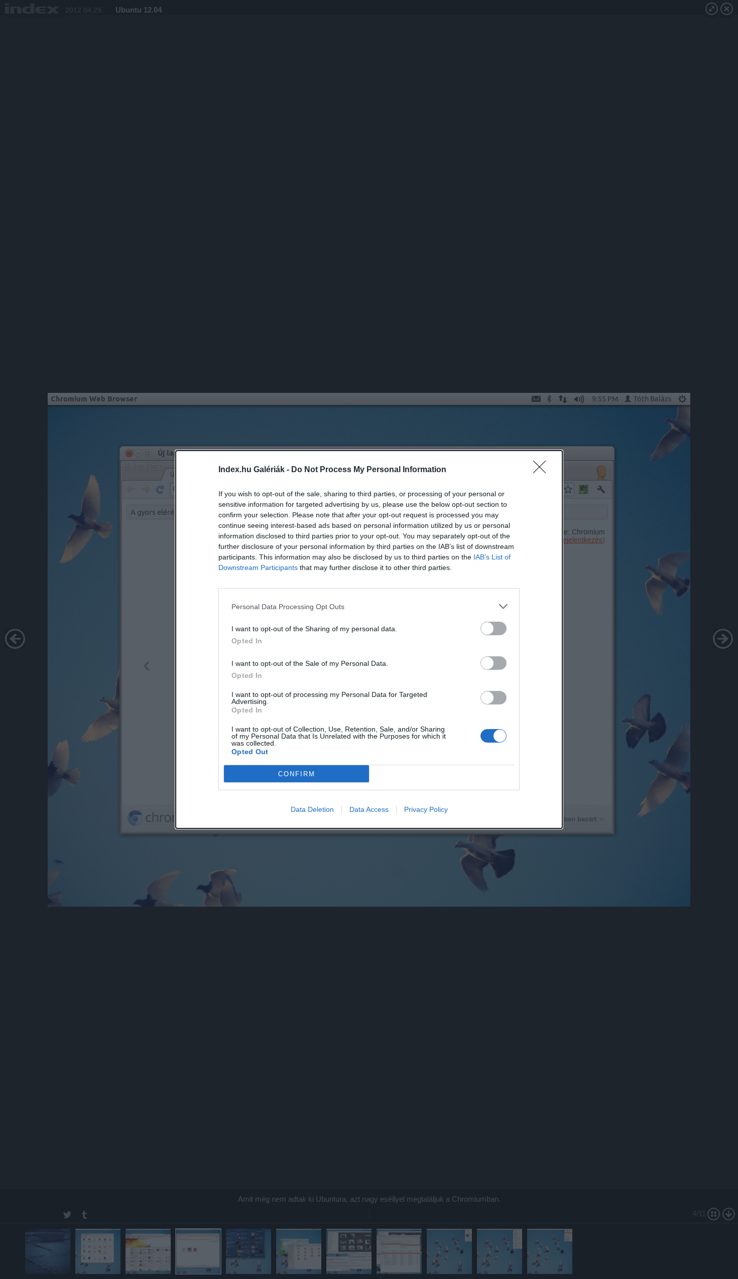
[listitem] (369, 606)
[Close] (542, 470)
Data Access (369, 809)
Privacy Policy (426, 809)
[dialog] (369, 639)
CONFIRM (296, 774)
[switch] (493, 628)
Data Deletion (312, 809)
